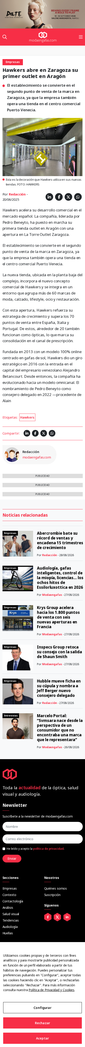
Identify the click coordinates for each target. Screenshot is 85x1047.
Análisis (7, 907)
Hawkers (27, 417)
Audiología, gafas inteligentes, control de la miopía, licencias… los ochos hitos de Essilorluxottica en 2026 (60, 577)
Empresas (9, 888)
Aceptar (42, 1038)
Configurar (42, 1007)
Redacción (17, 194)
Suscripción (52, 895)
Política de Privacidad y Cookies (51, 990)
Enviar (11, 858)
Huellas (7, 933)
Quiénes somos (55, 888)
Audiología (10, 927)
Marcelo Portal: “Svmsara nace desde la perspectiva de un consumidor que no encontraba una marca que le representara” (60, 727)
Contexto (9, 895)
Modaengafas (52, 595)
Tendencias (10, 920)
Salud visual (10, 914)
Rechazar (42, 1023)
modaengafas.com (36, 457)
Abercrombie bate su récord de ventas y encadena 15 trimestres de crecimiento (60, 540)
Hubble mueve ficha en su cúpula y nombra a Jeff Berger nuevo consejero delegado (59, 688)
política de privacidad (48, 849)
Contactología (12, 901)
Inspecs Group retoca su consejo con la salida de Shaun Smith (59, 651)
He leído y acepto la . (35, 849)
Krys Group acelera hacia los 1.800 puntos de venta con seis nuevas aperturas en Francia (58, 617)
